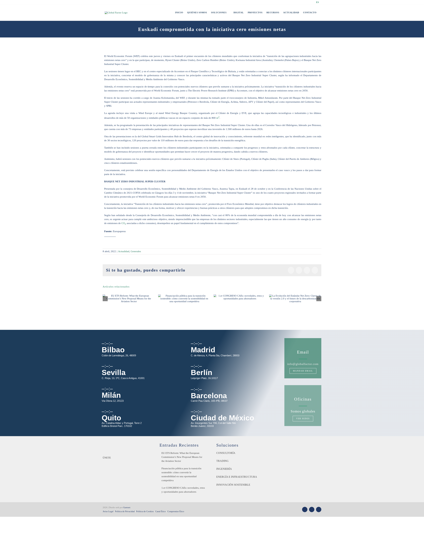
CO (123, 223)
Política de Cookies (145, 511)
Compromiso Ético (175, 511)
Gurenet (126, 507)
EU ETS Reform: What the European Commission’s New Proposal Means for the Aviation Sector (181, 457)
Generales (136, 251)
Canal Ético (160, 511)
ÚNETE (107, 457)
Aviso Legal (108, 511)
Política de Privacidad (125, 511)
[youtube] (311, 509)
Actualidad (123, 251)
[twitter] (304, 509)
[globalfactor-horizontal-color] (123, 444)
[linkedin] (318, 509)
